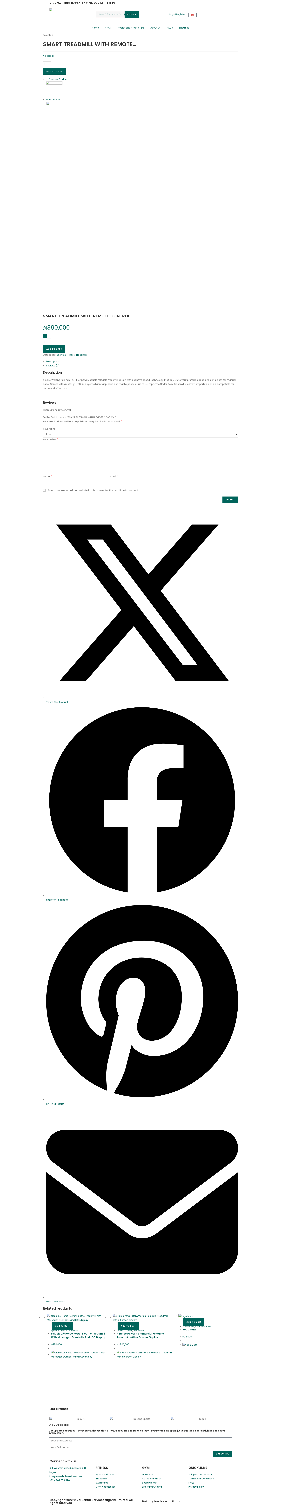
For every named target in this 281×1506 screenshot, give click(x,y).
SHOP (108, 27)
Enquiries (184, 27)
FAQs (170, 27)
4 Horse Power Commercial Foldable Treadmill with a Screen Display (140, 1335)
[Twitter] (71, 1490)
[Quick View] (50, 1326)
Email (114, 476)
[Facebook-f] (53, 1490)
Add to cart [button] (62, 1326)
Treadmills (81, 354)
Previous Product (58, 79)
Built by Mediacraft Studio (161, 1501)
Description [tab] (52, 361)
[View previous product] (47, 79)
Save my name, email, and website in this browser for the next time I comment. (93, 490)
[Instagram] (62, 1490)
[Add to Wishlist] (45, 336)
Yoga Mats (189, 1329)
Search (131, 14)
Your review (50, 439)
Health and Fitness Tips (131, 27)
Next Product (53, 99)
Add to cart (54, 71)
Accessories (188, 1326)
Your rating (50, 428)
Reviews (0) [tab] (53, 365)
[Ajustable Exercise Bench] (142, 197)
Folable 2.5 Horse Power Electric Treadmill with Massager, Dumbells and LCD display (78, 1335)
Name (47, 476)
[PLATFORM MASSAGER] (54, 89)
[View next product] (62, 99)
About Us (155, 27)
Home (95, 27)
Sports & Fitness (66, 354)
